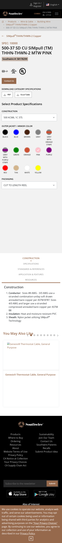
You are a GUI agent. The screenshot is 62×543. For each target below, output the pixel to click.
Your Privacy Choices (15, 462)
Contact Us (9, 81)
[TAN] (16, 167)
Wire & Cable (27, 21)
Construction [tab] (31, 258)
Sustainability (46, 434)
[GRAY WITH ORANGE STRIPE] (49, 132)
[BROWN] (27, 132)
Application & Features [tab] (31, 274)
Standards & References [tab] (31, 269)
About (15, 448)
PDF (9, 94)
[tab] (31, 335)
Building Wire (43, 21)
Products (12, 21)
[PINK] (38, 150)
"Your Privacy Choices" (45, 523)
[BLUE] (16, 132)
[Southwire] (13, 13)
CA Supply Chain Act (15, 465)
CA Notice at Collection (15, 458)
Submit (52, 483)
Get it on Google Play (44, 493)
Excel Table (25, 94)
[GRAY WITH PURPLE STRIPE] (5, 150)
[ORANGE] (27, 150)
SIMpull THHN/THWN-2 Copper (21, 24)
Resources (15, 444)
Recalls (46, 448)
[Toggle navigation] (56, 13)
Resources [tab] (31, 279)
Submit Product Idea (46, 451)
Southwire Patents (46, 444)
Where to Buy (15, 437)
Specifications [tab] (31, 263)
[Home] (3, 21)
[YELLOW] (38, 167)
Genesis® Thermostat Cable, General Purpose (30, 374)
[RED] (5, 167)
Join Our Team (46, 437)
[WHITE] (27, 167)
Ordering (15, 441)
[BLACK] (5, 132)
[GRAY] (38, 132)
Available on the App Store (17, 493)
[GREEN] (16, 150)
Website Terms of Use (15, 451)
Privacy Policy (27, 533)
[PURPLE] (49, 150)
